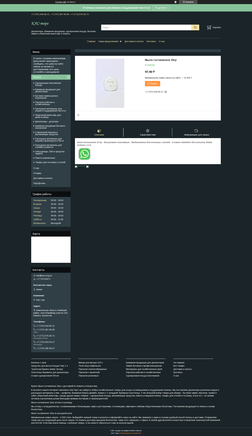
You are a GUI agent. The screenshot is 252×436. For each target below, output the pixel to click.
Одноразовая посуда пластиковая (142, 376)
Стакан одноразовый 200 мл (45, 376)
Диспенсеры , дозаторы (46, 121)
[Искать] (195, 27)
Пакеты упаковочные (45, 158)
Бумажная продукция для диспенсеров (47, 90)
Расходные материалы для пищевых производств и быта (49, 140)
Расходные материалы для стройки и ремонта (48, 146)
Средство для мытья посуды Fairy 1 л (49, 366)
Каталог (37, 77)
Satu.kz (139, 431)
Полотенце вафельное (90, 366)
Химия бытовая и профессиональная (144, 366)
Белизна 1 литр (38, 362)
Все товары (178, 366)
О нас (162, 41)
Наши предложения (108, 41)
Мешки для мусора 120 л (91, 362)
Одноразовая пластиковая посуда (48, 84)
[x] (88, 165)
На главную (178, 362)
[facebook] (80, 165)
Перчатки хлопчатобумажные (93, 369)
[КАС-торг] (64, 23)
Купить (154, 83)
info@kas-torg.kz (44, 275)
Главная (91, 41)
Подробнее (161, 8)
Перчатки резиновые (89, 376)
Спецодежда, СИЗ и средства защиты (49, 152)
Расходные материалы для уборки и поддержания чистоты (50, 110)
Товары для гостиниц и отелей (50, 162)
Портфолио (39, 183)
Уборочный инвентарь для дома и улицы (48, 116)
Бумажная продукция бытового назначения (50, 127)
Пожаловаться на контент (130, 433)
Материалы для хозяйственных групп (144, 369)
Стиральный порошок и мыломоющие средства (46, 133)
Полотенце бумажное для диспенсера (50, 372)
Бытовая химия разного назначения (46, 97)
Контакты (151, 41)
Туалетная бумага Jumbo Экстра (47, 369)
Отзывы (37, 173)
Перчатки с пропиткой (89, 372)
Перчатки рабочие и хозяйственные (45, 103)
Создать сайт (60, 2)
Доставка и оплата (134, 41)
